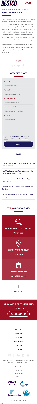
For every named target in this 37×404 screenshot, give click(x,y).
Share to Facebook (23, 65)
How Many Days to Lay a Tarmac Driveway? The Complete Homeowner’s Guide (17, 172)
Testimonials (18, 367)
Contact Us (18, 349)
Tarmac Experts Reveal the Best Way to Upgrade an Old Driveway (18, 180)
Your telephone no (9, 98)
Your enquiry (7, 115)
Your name (7, 81)
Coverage (18, 345)
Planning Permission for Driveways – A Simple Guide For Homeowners (18, 164)
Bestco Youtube (28, 355)
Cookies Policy (18, 373)
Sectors (18, 337)
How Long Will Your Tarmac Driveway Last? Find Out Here (17, 188)
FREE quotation (18, 314)
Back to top (18, 291)
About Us (18, 329)
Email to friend (14, 65)
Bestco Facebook (14, 355)
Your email (7, 90)
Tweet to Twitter (18, 65)
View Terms (24, 139)
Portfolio (18, 341)
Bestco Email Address (9, 355)
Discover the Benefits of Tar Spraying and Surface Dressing (17, 195)
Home (3, 9)
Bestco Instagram (23, 355)
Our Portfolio (11, 9)
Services (18, 333)
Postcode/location (9, 107)
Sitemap (18, 376)
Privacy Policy (18, 370)
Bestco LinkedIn (18, 355)
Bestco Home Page (9, 3)
